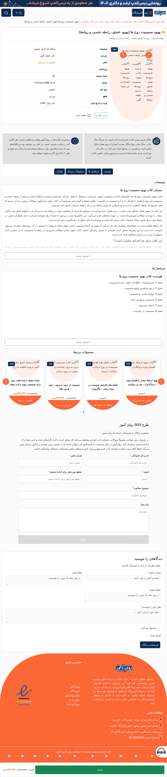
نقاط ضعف (155, 589)
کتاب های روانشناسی (131, 21)
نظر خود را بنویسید (150, 606)
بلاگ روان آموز (72, 695)
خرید (99, 769)
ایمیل (145, 472)
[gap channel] (5, 759)
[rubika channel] (18, 759)
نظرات (59, 171)
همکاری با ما (73, 704)
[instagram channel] (146, 759)
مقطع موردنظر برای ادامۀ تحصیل (65, 472)
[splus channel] (43, 759)
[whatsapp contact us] (85, 759)
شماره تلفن (75, 455)
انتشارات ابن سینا (46, 62)
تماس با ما (74, 699)
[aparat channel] (101, 759)
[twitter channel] (161, 759)
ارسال (83, 539)
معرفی (107, 171)
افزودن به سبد (64, 405)
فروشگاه (148, 21)
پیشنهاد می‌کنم (148, 627)
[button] (123, 55)
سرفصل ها (94, 171)
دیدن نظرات (101, 115)
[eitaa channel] (31, 759)
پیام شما (145, 504)
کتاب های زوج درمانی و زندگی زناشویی (100, 21)
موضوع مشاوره (140, 488)
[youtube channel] (69, 759)
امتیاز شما (155, 635)
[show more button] (83, 255)
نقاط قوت (77, 572)
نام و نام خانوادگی (139, 455)
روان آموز (160, 21)
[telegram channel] (130, 759)
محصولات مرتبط (76, 171)
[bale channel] (56, 759)
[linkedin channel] (115, 759)
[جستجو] (6, 13)
